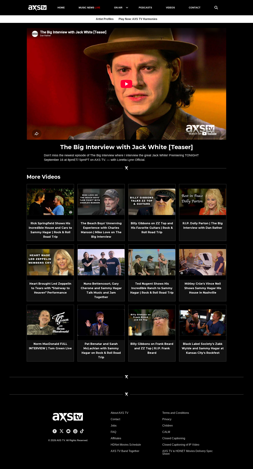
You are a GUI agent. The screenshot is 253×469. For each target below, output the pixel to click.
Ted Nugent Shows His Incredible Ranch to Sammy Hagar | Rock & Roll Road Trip (151, 288)
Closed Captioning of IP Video (180, 444)
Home (61, 7)
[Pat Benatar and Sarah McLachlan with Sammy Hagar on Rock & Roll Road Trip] (101, 322)
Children (167, 425)
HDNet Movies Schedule (126, 444)
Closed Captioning (173, 438)
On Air (118, 7)
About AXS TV (119, 412)
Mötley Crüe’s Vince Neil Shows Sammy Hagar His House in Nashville (202, 288)
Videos (170, 7)
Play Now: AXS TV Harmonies (138, 19)
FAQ (113, 431)
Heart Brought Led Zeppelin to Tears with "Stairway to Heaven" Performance (50, 288)
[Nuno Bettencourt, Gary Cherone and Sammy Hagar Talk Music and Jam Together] (101, 262)
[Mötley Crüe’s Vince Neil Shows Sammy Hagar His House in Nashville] (202, 262)
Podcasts (145, 7)
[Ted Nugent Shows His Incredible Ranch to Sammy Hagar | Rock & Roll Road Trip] (151, 262)
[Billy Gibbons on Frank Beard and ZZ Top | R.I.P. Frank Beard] (151, 322)
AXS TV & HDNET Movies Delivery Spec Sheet (187, 452)
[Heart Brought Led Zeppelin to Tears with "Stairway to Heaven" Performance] (50, 262)
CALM (166, 431)
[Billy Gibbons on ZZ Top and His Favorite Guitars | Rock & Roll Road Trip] (151, 201)
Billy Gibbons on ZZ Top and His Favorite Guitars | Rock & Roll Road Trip (152, 228)
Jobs (114, 425)
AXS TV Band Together (125, 451)
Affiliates (116, 438)
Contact (195, 7)
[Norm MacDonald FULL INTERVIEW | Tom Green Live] (50, 322)
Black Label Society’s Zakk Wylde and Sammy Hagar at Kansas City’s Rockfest (203, 348)
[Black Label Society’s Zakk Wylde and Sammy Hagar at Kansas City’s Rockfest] (202, 322)
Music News (89, 7)
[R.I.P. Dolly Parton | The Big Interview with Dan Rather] (202, 201)
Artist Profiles (105, 19)
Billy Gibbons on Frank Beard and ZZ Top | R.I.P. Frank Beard (151, 348)
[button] (127, 7)
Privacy (166, 419)
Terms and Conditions (175, 412)
